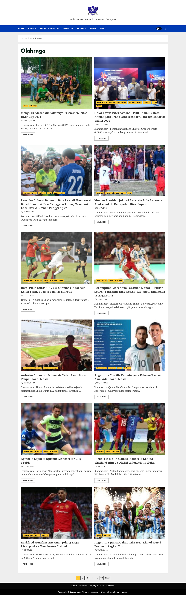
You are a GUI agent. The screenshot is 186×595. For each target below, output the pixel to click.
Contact (110, 585)
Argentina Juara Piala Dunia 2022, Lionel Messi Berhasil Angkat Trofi (129, 513)
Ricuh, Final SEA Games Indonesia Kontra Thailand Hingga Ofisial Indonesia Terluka (129, 429)
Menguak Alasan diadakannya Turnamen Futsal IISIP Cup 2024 (56, 83)
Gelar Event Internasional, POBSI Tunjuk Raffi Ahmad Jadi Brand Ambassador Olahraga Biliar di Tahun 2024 (129, 83)
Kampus (67, 28)
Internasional (121, 103)
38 (101, 577)
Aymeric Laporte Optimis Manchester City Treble (56, 429)
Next (107, 577)
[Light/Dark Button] (159, 28)
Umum (99, 106)
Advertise (83, 585)
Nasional (132, 103)
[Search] (165, 28)
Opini (93, 28)
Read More (28, 134)
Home (21, 28)
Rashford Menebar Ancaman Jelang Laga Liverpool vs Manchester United (56, 513)
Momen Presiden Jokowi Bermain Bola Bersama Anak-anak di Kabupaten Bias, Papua (129, 170)
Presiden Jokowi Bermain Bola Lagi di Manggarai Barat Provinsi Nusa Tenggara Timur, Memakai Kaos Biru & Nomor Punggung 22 (56, 170)
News (31, 28)
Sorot (103, 28)
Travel (80, 28)
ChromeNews (107, 592)
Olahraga (33, 106)
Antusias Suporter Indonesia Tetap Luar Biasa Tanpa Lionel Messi (56, 345)
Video (62, 193)
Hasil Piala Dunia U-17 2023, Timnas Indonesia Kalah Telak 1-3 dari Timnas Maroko (56, 258)
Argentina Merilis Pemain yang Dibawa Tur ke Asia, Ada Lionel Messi (129, 345)
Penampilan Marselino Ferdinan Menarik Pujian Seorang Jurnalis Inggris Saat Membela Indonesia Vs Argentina (129, 258)
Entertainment (48, 28)
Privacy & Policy (97, 585)
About (74, 585)
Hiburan (112, 103)
